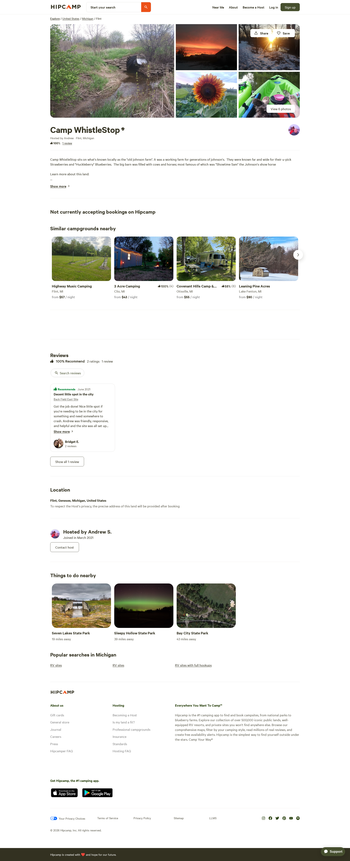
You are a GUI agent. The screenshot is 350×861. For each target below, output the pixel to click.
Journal (55, 729)
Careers (55, 736)
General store (59, 722)
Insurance (119, 736)
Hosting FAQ (122, 751)
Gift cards (57, 715)
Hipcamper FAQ (61, 751)
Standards (120, 744)
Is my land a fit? (124, 722)
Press (54, 744)
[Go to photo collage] (112, 71)
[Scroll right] (298, 255)
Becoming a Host (125, 715)
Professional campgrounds (131, 729)
